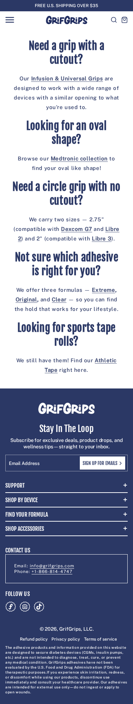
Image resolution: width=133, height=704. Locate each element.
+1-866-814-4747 (52, 571)
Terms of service (100, 639)
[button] (9, 20)
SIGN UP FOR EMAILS (100, 463)
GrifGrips (70, 629)
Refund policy (34, 639)
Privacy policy (65, 639)
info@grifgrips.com (52, 565)
